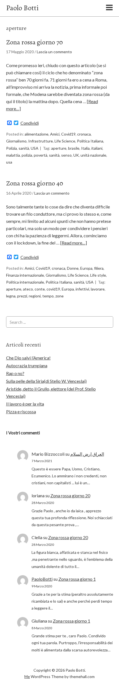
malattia (13, 155)
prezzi (22, 296)
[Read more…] (73, 242)
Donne (73, 268)
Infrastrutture (40, 141)
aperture (58, 148)
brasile (73, 148)
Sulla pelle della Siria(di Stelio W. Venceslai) (46, 381)
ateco (28, 289)
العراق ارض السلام (87, 454)
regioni (35, 296)
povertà (40, 155)
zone (59, 296)
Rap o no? (15, 373)
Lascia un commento (54, 51)
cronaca (84, 134)
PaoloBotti (42, 579)
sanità (24, 148)
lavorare (98, 289)
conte (40, 289)
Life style (98, 275)
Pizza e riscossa (21, 411)
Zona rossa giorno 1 (77, 579)
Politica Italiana (90, 141)
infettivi (82, 289)
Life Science (65, 141)
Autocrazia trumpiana (26, 365)
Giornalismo (16, 141)
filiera (99, 268)
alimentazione (36, 134)
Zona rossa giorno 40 (34, 183)
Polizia (11, 148)
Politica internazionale (25, 282)
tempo (48, 296)
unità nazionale (93, 155)
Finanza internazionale (25, 275)
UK (76, 155)
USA (34, 148)
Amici (55, 134)
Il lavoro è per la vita (25, 403)
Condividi (29, 123)
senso (66, 155)
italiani (96, 148)
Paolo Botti (22, 8)
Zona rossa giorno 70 (34, 42)
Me (27, 676)
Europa (86, 268)
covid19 (53, 289)
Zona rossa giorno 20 (70, 495)
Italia (85, 148)
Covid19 (68, 134)
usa (9, 162)
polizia (27, 155)
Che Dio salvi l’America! (28, 357)
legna (10, 296)
